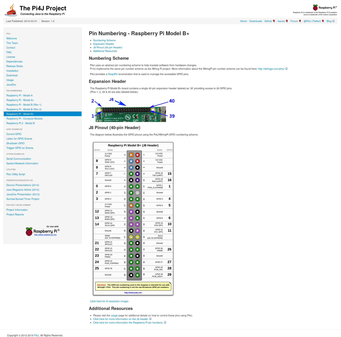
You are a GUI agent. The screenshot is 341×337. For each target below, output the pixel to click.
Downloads (256, 21)
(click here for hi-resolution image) (109, 301)
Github (268, 21)
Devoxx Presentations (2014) (22, 185)
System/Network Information (22, 163)
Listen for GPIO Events (19, 138)
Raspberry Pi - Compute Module (24, 118)
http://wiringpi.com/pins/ (271, 68)
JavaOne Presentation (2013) (23, 194)
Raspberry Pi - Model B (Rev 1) (24, 104)
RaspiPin (113, 74)
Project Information (17, 209)
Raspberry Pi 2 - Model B (20, 123)
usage (114, 315)
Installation (12, 70)
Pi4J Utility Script (15, 174)
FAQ (8, 52)
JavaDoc (11, 84)
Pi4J (36, 335)
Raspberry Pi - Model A (19, 95)
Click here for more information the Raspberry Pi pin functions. (128, 322)
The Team (12, 43)
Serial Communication (18, 158)
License (10, 57)
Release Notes (14, 66)
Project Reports (15, 214)
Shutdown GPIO (15, 143)
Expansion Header (103, 44)
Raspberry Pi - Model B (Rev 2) (24, 109)
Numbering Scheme (104, 40)
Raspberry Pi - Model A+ (20, 100)
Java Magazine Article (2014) (22, 189)
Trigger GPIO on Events (19, 148)
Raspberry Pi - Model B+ (20, 114)
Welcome (11, 38)
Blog (329, 21)
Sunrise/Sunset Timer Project (22, 199)
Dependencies (14, 61)
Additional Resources (105, 51)
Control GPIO (13, 134)
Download (12, 75)
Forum (294, 21)
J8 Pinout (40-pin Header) (107, 47)
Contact (10, 47)
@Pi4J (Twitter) (312, 21)
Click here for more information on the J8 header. (120, 319)
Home (243, 21)
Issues (281, 21)
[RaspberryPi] (43, 231)
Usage (10, 80)
